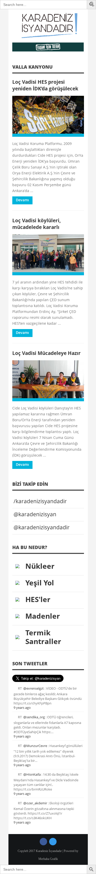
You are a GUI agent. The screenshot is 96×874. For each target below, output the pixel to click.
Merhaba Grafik (48, 859)
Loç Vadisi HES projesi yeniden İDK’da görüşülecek (45, 85)
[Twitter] (53, 841)
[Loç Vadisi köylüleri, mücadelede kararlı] (48, 254)
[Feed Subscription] (82, 68)
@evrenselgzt (33, 688)
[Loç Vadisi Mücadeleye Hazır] (48, 380)
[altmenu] (48, 47)
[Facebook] (43, 841)
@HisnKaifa (32, 774)
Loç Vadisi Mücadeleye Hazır (46, 353)
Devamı (22, 199)
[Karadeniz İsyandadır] (48, 26)
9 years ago (22, 707)
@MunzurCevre (35, 745)
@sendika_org (34, 717)
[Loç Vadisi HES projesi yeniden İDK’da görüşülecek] (48, 116)
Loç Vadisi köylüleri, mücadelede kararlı (36, 223)
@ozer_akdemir (35, 803)
